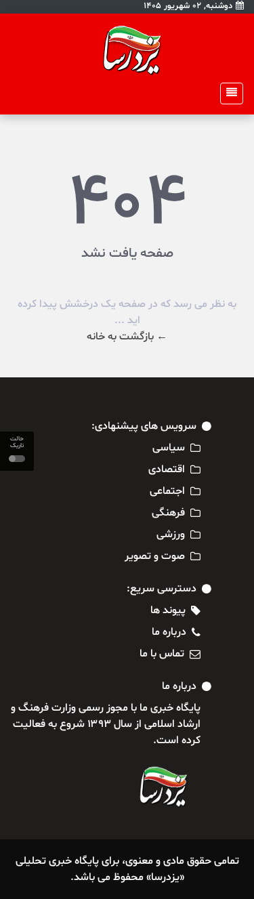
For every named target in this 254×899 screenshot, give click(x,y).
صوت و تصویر (155, 556)
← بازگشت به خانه (127, 336)
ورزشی (170, 534)
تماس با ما (162, 653)
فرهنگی (168, 512)
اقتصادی (166, 469)
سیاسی (168, 447)
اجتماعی (167, 491)
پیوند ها (168, 610)
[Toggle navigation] (227, 93)
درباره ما (169, 632)
